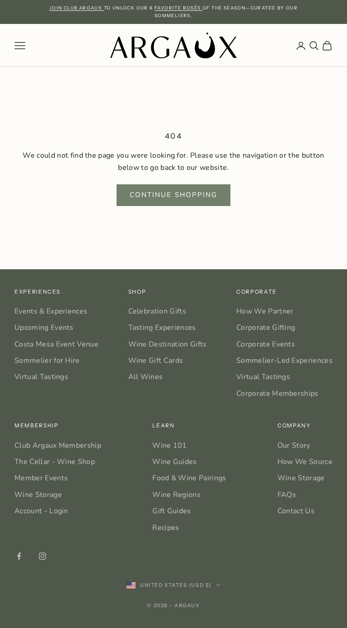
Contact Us (295, 511)
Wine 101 (169, 445)
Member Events (41, 478)
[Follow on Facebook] (18, 556)
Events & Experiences (50, 311)
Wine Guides (174, 462)
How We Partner (264, 311)
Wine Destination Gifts (167, 344)
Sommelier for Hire (47, 361)
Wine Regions (176, 495)
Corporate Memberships (277, 393)
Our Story (293, 445)
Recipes (165, 528)
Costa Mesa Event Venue (56, 344)
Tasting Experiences (162, 328)
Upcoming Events (44, 328)
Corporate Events (265, 344)
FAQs (286, 495)
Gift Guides (171, 511)
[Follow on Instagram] (42, 556)
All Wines (145, 377)
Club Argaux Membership (57, 445)
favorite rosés (178, 8)
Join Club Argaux (76, 8)
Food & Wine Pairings (189, 478)
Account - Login (41, 511)
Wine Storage (38, 495)
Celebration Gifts (157, 311)
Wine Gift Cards (155, 361)
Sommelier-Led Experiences (284, 361)
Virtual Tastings (41, 377)
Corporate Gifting (265, 328)
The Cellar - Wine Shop (54, 462)
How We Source (305, 462)
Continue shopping (174, 194)
